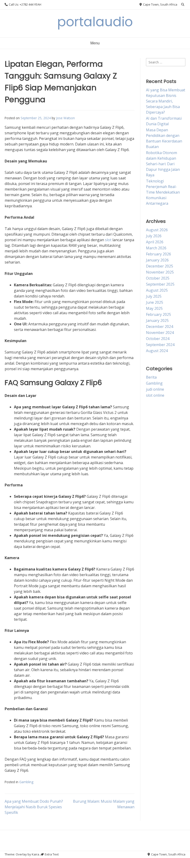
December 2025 (159, 266)
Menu (95, 43)
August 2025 (157, 290)
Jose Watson (65, 118)
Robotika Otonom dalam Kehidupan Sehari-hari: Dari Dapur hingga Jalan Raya (163, 164)
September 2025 (160, 284)
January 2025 (157, 320)
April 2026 (154, 241)
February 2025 (158, 314)
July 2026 (154, 235)
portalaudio (95, 22)
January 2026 (157, 260)
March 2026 (156, 248)
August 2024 (157, 350)
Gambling (26, 782)
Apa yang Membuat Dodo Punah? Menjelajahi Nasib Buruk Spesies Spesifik (34, 807)
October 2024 (157, 338)
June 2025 (154, 302)
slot (108, 239)
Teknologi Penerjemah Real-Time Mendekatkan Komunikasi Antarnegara (163, 192)
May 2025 (154, 308)
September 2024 (160, 344)
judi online (155, 389)
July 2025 (154, 296)
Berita (151, 377)
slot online (155, 395)
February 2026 (158, 254)
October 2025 (157, 278)
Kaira (35, 854)
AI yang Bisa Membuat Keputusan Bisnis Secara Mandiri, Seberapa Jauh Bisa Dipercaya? (165, 101)
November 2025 (160, 272)
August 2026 (157, 229)
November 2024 (160, 332)
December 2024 (159, 326)
